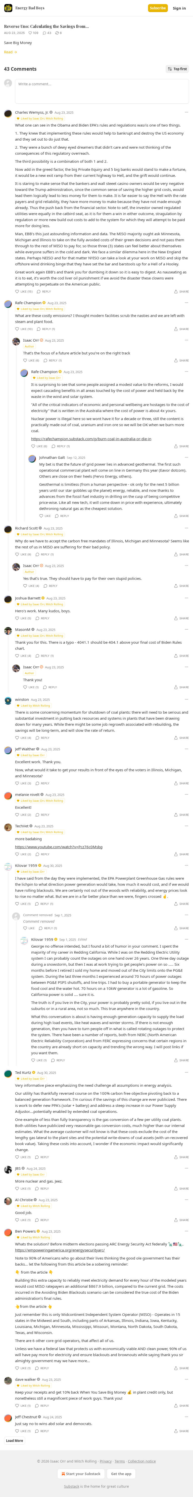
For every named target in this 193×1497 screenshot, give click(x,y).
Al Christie (24, 1199)
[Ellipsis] (186, 112)
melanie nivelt (27, 794)
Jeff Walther (25, 748)
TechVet (21, 825)
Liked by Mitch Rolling (35, 705)
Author (29, 346)
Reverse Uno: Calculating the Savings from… (46, 26)
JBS (18, 1168)
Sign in (179, 8)
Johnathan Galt (52, 457)
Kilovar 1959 (26, 865)
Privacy (106, 1461)
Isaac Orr (31, 340)
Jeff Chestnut (26, 1416)
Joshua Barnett (27, 597)
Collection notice (142, 1461)
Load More (14, 1440)
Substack (71, 1486)
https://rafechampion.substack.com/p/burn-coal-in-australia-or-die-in (91, 438)
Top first (180, 69)
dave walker (25, 1379)
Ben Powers (25, 1231)
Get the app (121, 1473)
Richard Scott (26, 528)
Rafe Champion (28, 302)
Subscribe (158, 8)
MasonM (22, 629)
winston (22, 699)
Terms (120, 1461)
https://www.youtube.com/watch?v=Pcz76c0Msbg (59, 846)
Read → (10, 51)
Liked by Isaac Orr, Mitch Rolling (42, 118)
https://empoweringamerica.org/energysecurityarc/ (60, 1249)
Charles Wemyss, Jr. (32, 112)
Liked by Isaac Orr (49, 378)
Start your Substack (83, 1473)
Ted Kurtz (23, 1072)
